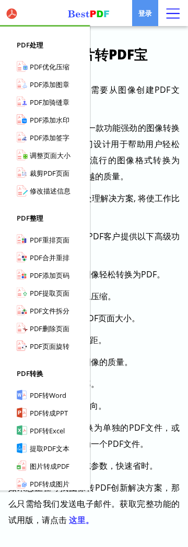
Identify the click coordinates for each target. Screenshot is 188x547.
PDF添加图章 (49, 84)
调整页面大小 (50, 155)
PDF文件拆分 (49, 310)
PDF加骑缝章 (49, 102)
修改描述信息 (50, 191)
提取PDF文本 (49, 448)
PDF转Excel (47, 430)
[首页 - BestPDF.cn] (94, 13)
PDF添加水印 (49, 120)
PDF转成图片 (49, 484)
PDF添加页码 (49, 275)
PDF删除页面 (49, 328)
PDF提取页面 (49, 293)
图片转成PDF (49, 466)
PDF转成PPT (49, 413)
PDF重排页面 (49, 240)
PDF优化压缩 (49, 66)
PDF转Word (48, 395)
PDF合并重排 (49, 257)
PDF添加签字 (49, 137)
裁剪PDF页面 (49, 173)
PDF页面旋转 (49, 346)
